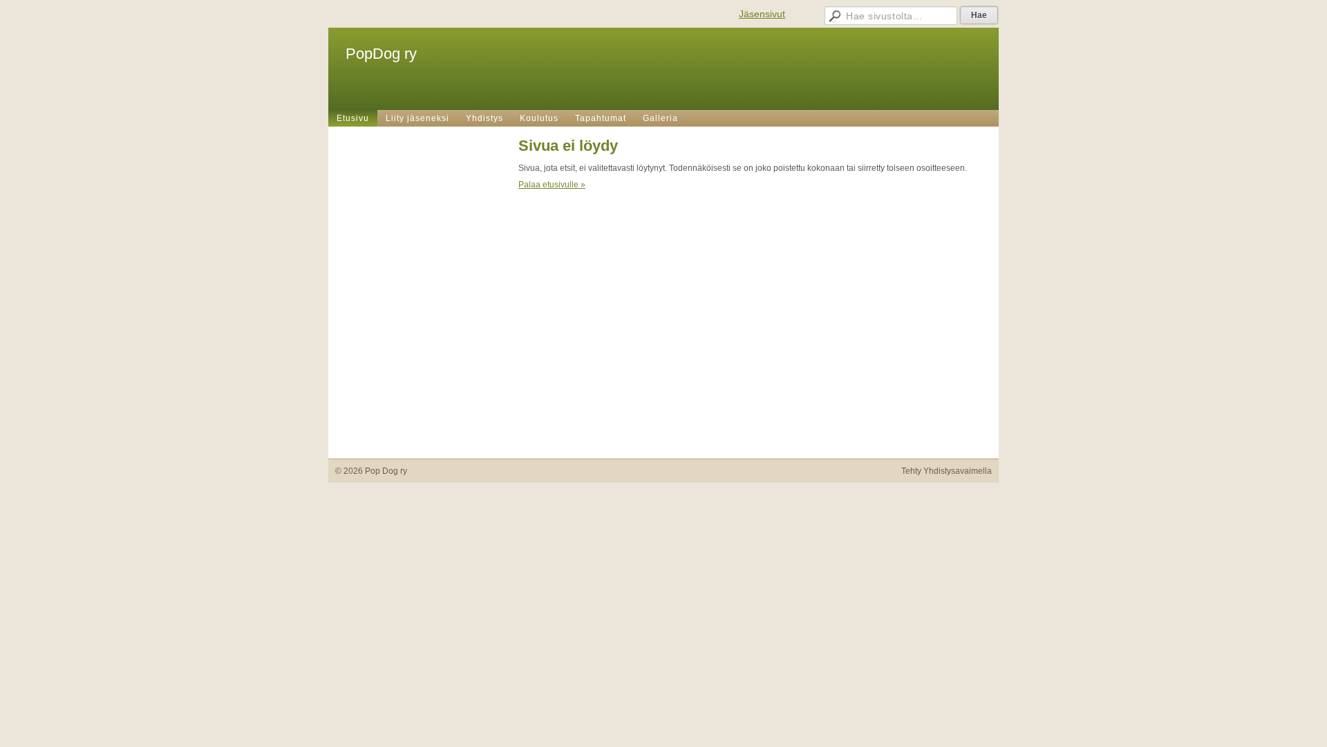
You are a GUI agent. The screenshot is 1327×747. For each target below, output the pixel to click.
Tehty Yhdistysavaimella (946, 471)
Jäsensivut (762, 13)
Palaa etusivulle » (551, 185)
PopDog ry (381, 53)
